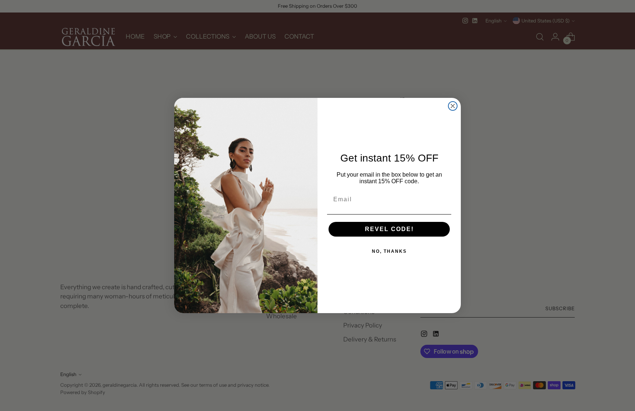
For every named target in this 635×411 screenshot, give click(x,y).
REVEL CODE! (389, 229)
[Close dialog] (452, 106)
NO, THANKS (389, 251)
